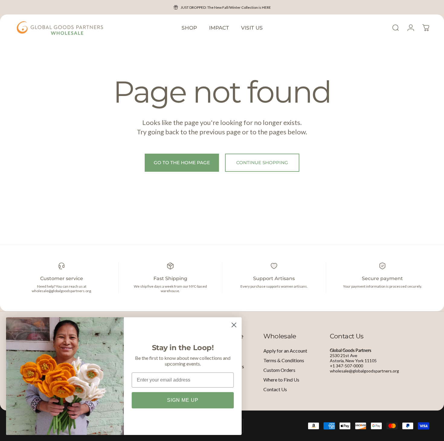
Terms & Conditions (283, 360)
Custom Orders (279, 370)
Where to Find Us (281, 379)
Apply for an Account (285, 350)
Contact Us (275, 389)
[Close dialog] (234, 325)
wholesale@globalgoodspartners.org (364, 370)
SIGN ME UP (182, 400)
